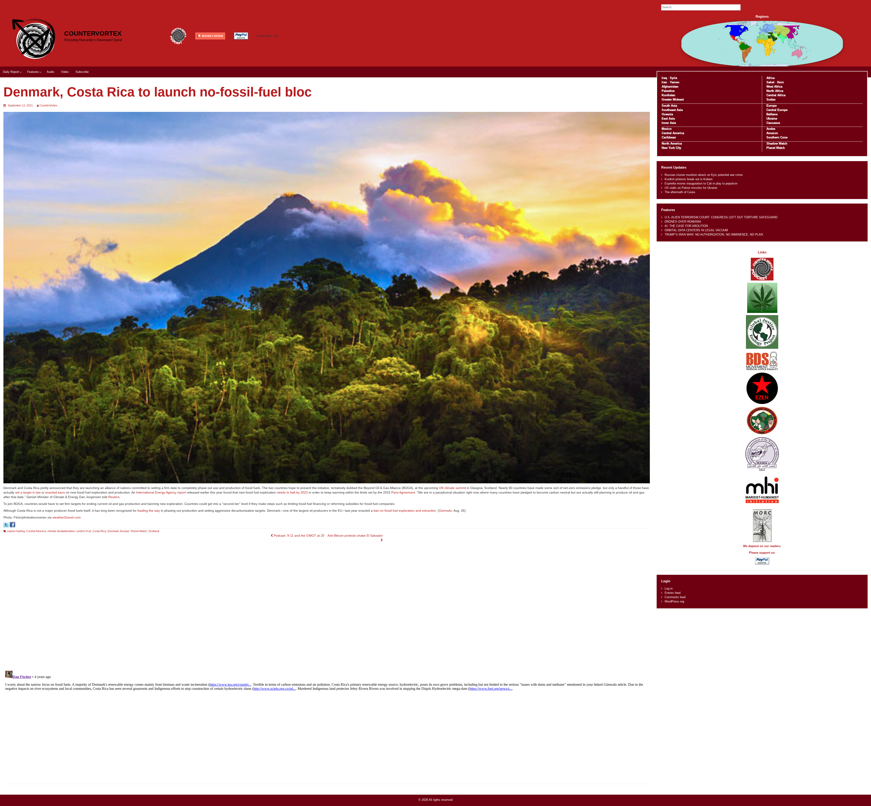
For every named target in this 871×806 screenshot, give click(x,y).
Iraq (664, 78)
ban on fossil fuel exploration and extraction (405, 510)
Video (65, 72)
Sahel (770, 82)
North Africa (774, 91)
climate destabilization (61, 531)
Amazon (772, 133)
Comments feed (675, 597)
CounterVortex (93, 33)
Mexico (667, 128)
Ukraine (771, 118)
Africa (770, 78)
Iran (664, 82)
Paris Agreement (403, 492)
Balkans (772, 114)
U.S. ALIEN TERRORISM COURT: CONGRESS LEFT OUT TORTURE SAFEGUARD (721, 217)
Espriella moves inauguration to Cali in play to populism (701, 183)
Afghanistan (670, 86)
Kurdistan (668, 95)
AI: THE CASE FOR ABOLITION (686, 226)
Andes (770, 128)
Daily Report (11, 72)
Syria (673, 78)
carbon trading (16, 531)
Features (33, 72)
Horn (780, 82)
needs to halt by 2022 (292, 492)
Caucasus (773, 123)
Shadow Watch (776, 143)
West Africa (774, 86)
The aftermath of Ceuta (680, 192)
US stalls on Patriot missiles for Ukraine (691, 187)
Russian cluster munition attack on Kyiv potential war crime (704, 175)
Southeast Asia (672, 110)
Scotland (153, 531)
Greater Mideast (673, 99)
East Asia (668, 118)
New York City (671, 148)
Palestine (668, 91)
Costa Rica (99, 531)
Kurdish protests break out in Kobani (688, 179)
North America (672, 143)
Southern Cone (777, 137)
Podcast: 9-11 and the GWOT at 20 (298, 535)
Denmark (113, 531)
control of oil (83, 531)
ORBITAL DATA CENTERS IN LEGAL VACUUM (696, 230)
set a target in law (28, 492)
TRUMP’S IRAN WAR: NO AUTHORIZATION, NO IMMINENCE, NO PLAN (714, 234)
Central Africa (775, 95)
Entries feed (672, 593)
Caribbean (669, 137)
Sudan (771, 99)
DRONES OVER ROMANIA (683, 221)
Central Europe (777, 110)
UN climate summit (452, 488)
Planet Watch (139, 531)
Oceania (667, 114)
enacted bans (55, 492)
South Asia (669, 105)
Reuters (114, 497)
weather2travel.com (66, 517)
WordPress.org (674, 601)
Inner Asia (669, 123)
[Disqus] (326, 608)
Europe (124, 531)
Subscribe (82, 72)
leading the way (148, 510)
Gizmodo (445, 510)
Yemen (674, 82)
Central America (36, 531)
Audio (50, 72)
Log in (669, 588)
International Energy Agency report (161, 492)
